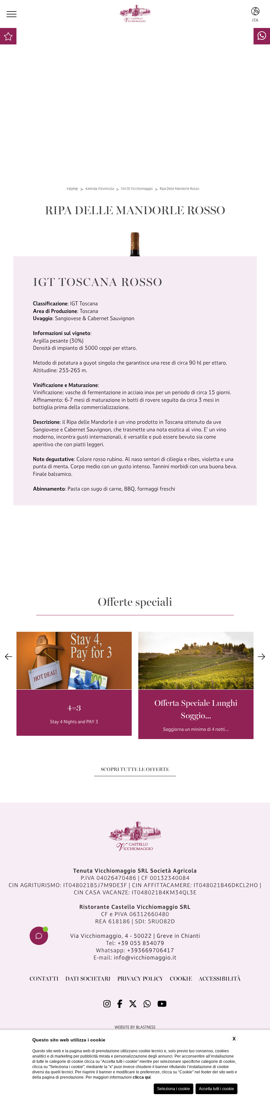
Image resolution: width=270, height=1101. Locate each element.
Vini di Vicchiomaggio (137, 189)
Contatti (44, 978)
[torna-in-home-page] (135, 14)
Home (72, 188)
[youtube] (162, 1003)
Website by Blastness (135, 1027)
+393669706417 (150, 950)
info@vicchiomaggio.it (145, 957)
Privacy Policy (140, 978)
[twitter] (133, 1003)
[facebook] (119, 1003)
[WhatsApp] (262, 35)
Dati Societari (88, 978)
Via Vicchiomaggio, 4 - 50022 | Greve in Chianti (135, 935)
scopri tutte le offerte (135, 769)
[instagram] (107, 1003)
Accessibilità (220, 978)
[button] (8, 656)
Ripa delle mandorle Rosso (179, 189)
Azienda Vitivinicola (99, 189)
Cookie (181, 978)
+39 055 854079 (141, 942)
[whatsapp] (147, 1003)
